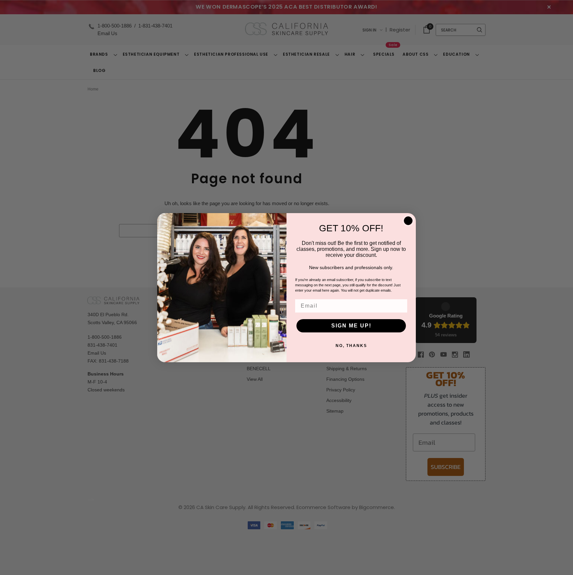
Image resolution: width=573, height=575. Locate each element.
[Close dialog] (408, 220)
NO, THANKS (351, 345)
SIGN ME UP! (351, 325)
